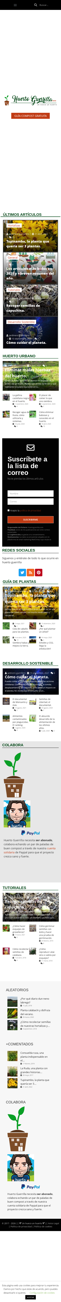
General (13, 257)
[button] (15, 5)
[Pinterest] (38, 572)
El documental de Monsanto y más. (20, 702)
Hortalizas (14, 225)
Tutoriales (14, 290)
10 (44, 426)
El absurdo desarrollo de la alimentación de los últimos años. (47, 722)
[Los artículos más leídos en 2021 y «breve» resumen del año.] (30, 268)
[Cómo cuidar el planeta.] (30, 332)
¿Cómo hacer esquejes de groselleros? (19, 929)
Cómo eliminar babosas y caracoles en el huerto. (46, 417)
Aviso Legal (53, 1223)
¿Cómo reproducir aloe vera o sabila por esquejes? (47, 953)
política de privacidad (30, 510)
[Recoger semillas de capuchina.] (30, 300)
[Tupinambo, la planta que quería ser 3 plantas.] (30, 236)
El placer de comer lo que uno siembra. (45, 398)
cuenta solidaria (16, 1205)
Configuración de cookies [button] (42, 1292)
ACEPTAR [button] (30, 1297)
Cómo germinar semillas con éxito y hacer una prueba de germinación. (46, 932)
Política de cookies (43, 1226)
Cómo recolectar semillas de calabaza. (21, 952)
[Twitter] (22, 572)
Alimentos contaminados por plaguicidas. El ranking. (21, 720)
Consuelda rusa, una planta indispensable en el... (34, 1056)
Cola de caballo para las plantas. (21, 630)
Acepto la (25, 510)
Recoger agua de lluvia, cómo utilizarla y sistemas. (21, 417)
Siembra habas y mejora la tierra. (21, 644)
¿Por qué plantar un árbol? (47, 630)
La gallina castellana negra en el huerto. (21, 398)
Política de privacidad (21, 1226)
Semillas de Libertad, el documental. (45, 702)
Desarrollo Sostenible (21, 322)
